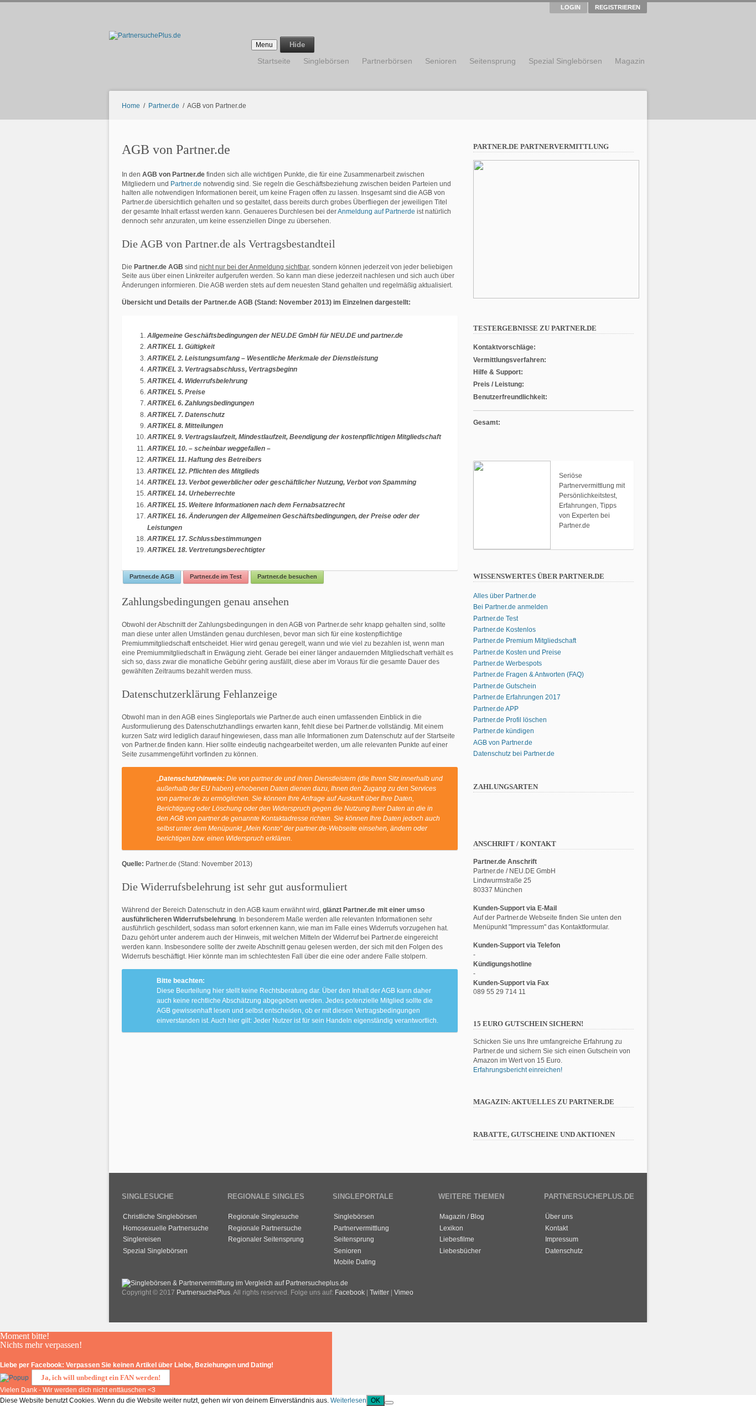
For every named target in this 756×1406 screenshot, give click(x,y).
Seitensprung (492, 60)
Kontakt (556, 1228)
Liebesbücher (460, 1251)
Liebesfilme (456, 1239)
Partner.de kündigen (503, 731)
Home (131, 106)
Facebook (350, 1292)
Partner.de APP (496, 709)
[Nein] (389, 1402)
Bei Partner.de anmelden (510, 607)
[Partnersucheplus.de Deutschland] (551, 1263)
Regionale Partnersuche (265, 1228)
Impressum (561, 1239)
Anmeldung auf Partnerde (376, 211)
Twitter (379, 1292)
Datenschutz (564, 1251)
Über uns (559, 1216)
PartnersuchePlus (203, 1292)
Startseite (274, 60)
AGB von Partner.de (502, 742)
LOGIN (571, 7)
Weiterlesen (348, 1400)
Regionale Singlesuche (263, 1216)
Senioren (441, 60)
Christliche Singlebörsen (160, 1216)
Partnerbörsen (387, 60)
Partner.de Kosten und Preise (517, 652)
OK (375, 1400)
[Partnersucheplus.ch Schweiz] (567, 1263)
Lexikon (451, 1228)
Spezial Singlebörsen (565, 60)
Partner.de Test (495, 618)
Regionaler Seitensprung (266, 1239)
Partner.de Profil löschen (510, 720)
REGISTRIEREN (617, 7)
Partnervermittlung (361, 1228)
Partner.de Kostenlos (504, 630)
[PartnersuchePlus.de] (235, 1283)
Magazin (630, 60)
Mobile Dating (355, 1262)
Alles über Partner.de (504, 596)
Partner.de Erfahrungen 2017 (517, 697)
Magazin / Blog (461, 1216)
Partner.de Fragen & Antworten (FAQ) (528, 674)
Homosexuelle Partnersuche (166, 1228)
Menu (264, 45)
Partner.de (163, 106)
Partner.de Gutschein (504, 686)
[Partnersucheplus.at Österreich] (584, 1263)
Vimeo (403, 1292)
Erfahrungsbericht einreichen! (517, 1070)
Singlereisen (142, 1239)
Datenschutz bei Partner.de (514, 754)
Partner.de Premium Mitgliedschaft (524, 641)
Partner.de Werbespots (507, 663)
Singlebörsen (326, 60)
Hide (297, 44)
